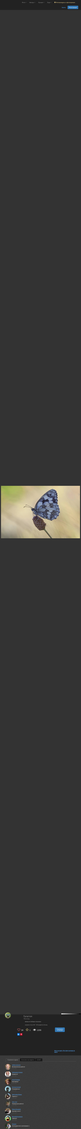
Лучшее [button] (41, 2)
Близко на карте (27, 1060)
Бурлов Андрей (16, 1087)
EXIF (39, 1060)
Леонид (14, 1124)
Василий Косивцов (17, 1116)
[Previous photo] (2, 494)
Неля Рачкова (16, 1079)
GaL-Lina (14, 1102)
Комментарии (13, 1060)
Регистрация (73, 7)
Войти (64, 7)
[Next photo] (79, 494)
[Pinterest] (21, 1034)
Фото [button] (24, 2)
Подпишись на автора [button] (60, 1029)
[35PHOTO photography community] (10, 2)
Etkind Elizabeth (16, 1109)
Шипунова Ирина (17, 1094)
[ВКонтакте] (18, 1034)
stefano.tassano (16, 1065)
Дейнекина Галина (17, 1072)
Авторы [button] (31, 2)
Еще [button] (49, 2)
